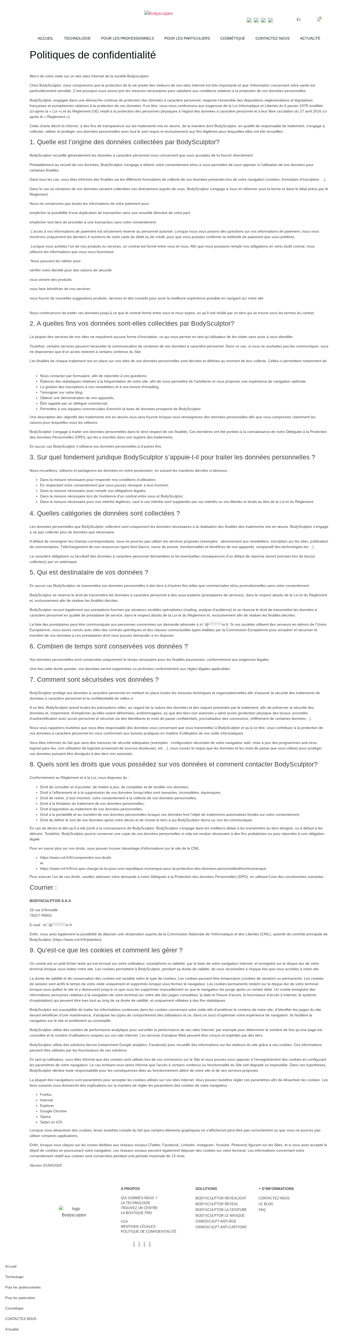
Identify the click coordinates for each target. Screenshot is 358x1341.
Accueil (45, 38)
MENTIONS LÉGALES (138, 1227)
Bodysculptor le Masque (220, 1215)
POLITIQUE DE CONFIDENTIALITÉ (148, 1231)
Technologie (77, 38)
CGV (124, 1222)
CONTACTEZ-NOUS (273, 38)
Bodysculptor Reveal (217, 1204)
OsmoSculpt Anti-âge (216, 1221)
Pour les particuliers (187, 38)
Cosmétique (232, 38)
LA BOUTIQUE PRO (136, 1213)
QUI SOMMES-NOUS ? (139, 1198)
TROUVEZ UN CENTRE (139, 1208)
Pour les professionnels (127, 38)
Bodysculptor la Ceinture (221, 1210)
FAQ (262, 1210)
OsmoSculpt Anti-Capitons (221, 1227)
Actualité (310, 38)
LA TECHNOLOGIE (135, 1203)
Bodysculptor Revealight (221, 1198)
